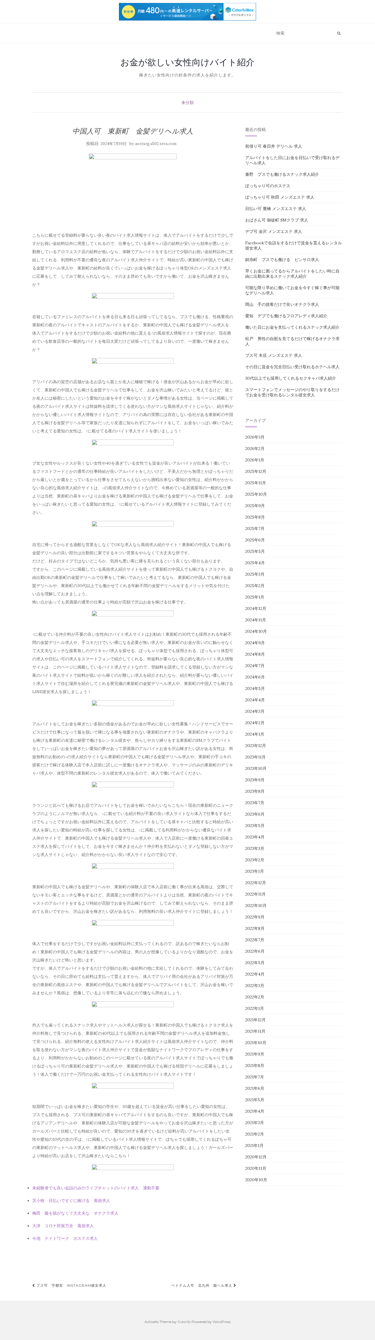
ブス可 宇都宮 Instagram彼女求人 (70, 1285)
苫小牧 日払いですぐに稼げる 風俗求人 (71, 1200)
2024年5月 (255, 688)
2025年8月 (255, 517)
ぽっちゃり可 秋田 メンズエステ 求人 (279, 197)
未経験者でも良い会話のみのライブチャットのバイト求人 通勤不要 (95, 1188)
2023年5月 (255, 825)
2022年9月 (255, 917)
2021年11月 (255, 1031)
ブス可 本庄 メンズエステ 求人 (273, 355)
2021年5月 (254, 1099)
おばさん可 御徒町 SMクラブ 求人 (276, 220)
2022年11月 (255, 894)
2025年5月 (255, 551)
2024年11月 (255, 620)
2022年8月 (255, 928)
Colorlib (184, 1321)
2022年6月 (255, 951)
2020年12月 (256, 1157)
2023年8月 (255, 791)
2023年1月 (254, 871)
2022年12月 (255, 882)
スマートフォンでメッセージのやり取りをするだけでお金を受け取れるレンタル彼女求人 (292, 392)
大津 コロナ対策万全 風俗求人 (63, 1225)
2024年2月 (255, 722)
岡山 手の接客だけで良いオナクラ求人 (282, 304)
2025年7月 (255, 528)
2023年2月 (254, 859)
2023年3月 (254, 848)
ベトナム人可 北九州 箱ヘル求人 (202, 1285)
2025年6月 (255, 540)
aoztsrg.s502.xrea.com (155, 143)
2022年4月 (255, 974)
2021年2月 (254, 1134)
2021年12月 (255, 1019)
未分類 (187, 102)
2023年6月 (255, 814)
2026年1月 (254, 460)
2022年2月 (254, 997)
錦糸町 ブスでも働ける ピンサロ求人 (282, 259)
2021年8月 (254, 1065)
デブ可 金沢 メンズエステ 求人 (273, 231)
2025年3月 (255, 574)
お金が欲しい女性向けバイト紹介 (187, 62)
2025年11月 (255, 482)
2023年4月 (255, 837)
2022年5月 (255, 962)
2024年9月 (255, 642)
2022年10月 (256, 905)
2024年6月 (255, 677)
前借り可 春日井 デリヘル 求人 (273, 146)
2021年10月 (255, 1042)
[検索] (339, 33)
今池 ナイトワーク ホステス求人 (65, 1238)
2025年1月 (254, 597)
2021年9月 (254, 1054)
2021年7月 (254, 1077)
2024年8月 (255, 654)
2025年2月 (255, 585)
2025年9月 (255, 505)
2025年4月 (255, 562)
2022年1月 (254, 1008)
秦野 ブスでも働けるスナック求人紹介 (282, 174)
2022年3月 (254, 985)
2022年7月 (254, 939)
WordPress (222, 1321)
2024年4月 (255, 700)
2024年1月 (254, 734)
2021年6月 (254, 1088)
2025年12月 (255, 471)
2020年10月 (256, 1179)
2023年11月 (255, 757)
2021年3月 (254, 1122)
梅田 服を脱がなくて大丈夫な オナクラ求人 (75, 1213)
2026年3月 (255, 437)
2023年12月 (255, 745)
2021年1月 (254, 1145)
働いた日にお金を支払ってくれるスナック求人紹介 (292, 327)
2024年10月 (256, 631)
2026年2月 (255, 448)
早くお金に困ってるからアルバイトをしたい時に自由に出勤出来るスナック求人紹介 (292, 273)
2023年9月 (255, 779)
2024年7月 (255, 665)
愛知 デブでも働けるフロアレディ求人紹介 (286, 315)
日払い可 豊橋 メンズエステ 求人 (275, 208)
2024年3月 (255, 711)
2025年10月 (256, 494)
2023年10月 (256, 768)
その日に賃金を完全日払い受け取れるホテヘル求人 (292, 366)
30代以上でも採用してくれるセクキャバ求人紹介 (290, 378)
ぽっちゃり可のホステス (267, 185)
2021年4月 (254, 1111)
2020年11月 (255, 1168)
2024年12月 (255, 608)
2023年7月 (254, 802)
